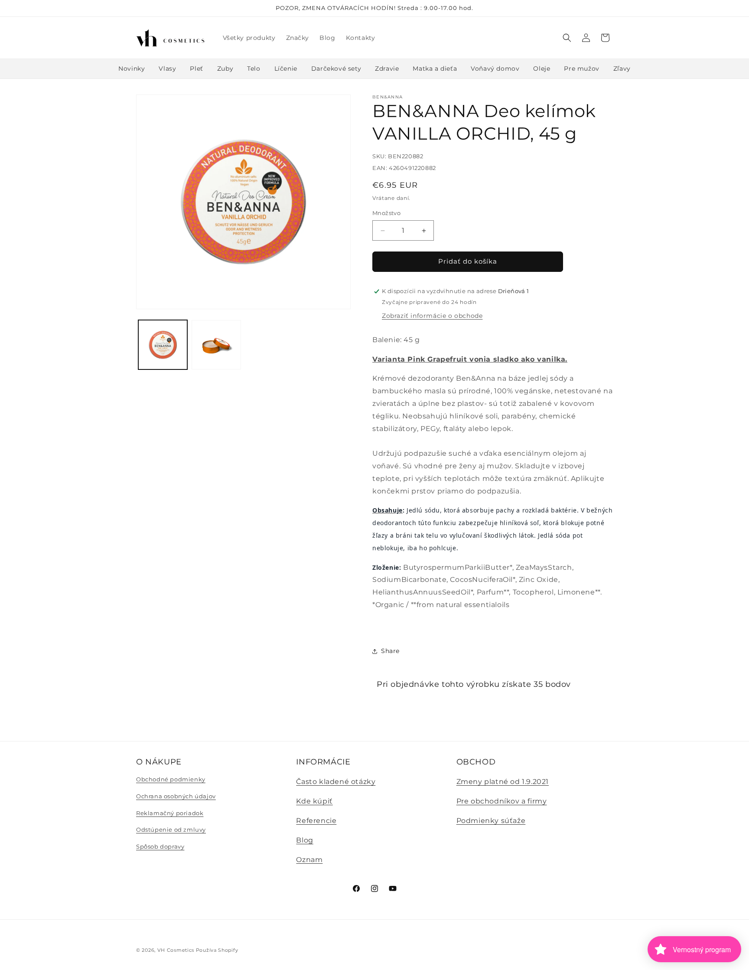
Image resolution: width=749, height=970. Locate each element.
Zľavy (622, 68)
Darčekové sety (336, 68)
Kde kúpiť (314, 801)
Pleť (196, 68)
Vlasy (167, 68)
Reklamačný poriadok (169, 813)
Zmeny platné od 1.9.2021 (502, 782)
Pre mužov (581, 68)
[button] (566, 37)
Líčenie (285, 68)
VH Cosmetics (175, 950)
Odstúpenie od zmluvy (171, 829)
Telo (253, 68)
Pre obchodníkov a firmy (501, 801)
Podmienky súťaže (491, 820)
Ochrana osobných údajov (176, 796)
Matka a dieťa (435, 68)
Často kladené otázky (335, 782)
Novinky (131, 68)
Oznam (309, 860)
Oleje (541, 68)
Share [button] (390, 651)
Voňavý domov (495, 68)
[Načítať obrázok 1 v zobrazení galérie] (162, 344)
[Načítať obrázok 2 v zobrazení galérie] (216, 344)
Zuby (225, 68)
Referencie (316, 820)
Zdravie (387, 68)
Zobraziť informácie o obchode (432, 316)
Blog (304, 840)
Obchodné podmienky (170, 779)
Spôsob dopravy (160, 846)
